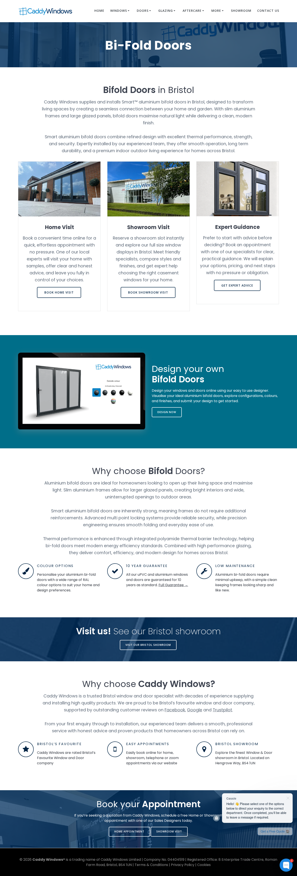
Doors (142, 10)
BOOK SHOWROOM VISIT (148, 189)
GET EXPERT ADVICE (237, 189)
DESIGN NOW (166, 412)
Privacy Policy (182, 864)
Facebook (175, 710)
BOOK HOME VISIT (59, 189)
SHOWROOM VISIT (169, 831)
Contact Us (268, 10)
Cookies (204, 864)
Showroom (241, 10)
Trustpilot (222, 710)
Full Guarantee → (173, 584)
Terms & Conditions (151, 864)
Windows (118, 10)
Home (99, 10)
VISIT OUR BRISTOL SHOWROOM (148, 645)
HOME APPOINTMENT (129, 831)
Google (194, 710)
